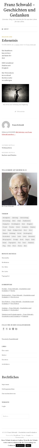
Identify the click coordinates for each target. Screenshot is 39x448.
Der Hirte (5, 267)
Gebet (18, 227)
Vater (24, 242)
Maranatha (5, 258)
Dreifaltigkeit (16, 224)
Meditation (5, 262)
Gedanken (25, 227)
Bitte (13, 221)
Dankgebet (6, 224)
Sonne (4, 242)
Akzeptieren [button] (20, 445)
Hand (9, 230)
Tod (19, 242)
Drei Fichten (15, 303)
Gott (4, 230)
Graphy (28, 435)
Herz (30, 230)
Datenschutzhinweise (9, 393)
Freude (5, 227)
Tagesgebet (12, 242)
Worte (20, 246)
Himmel (5, 233)
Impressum (5, 384)
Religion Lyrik (7, 37)
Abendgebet (6, 217)
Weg (4, 246)
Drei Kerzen (15, 297)
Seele (21, 239)
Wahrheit (31, 242)
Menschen (31, 236)
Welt (9, 246)
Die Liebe (5, 271)
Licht (19, 236)
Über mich (5, 350)
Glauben (32, 227)
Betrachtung (6, 221)
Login (4, 406)
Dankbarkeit (26, 221)
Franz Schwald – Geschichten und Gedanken (19, 10)
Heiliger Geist (17, 230)
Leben (14, 236)
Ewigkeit (29, 224)
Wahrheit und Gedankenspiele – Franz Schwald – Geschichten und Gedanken (18, 315)
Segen (27, 239)
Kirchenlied (6, 236)
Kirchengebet (28, 233)
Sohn (32, 239)
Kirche (19, 233)
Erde (23, 224)
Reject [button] (28, 445)
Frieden (11, 227)
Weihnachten (7, 148)
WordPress (17, 435)
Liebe (24, 236)
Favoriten (5, 359)
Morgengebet (7, 239)
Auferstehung (24, 217)
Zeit (25, 246)
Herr (25, 230)
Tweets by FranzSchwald (10, 339)
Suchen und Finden (9, 155)
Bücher (4, 355)
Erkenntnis (21, 111)
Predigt (15, 239)
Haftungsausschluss (8, 389)
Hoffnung (12, 233)
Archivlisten (6, 364)
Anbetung (15, 217)
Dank (19, 221)
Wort (14, 246)
